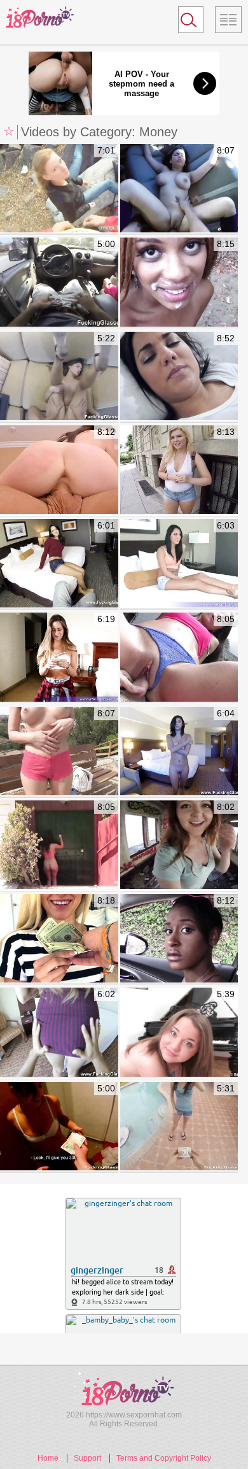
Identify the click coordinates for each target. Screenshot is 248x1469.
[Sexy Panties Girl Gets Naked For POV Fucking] (59, 564)
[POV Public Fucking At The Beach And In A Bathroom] (59, 189)
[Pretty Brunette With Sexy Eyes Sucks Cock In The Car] (59, 845)
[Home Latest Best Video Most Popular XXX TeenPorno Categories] (228, 19)
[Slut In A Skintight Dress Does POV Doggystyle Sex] (59, 1032)
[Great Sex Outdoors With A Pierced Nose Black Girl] (179, 282)
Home (48, 1458)
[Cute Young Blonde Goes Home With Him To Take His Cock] (59, 939)
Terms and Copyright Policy (163, 1458)
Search (185, 22)
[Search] (190, 19)
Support (87, 1458)
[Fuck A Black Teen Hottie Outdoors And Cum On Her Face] (179, 939)
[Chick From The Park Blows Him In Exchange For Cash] (179, 1127)
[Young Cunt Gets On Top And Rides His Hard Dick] (59, 657)
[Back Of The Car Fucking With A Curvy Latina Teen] (179, 189)
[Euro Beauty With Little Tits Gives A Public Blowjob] (59, 1127)
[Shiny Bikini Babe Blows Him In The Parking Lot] (59, 470)
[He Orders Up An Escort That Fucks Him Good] (179, 752)
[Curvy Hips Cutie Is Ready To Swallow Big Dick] (179, 1032)
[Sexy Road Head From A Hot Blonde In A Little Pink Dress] (59, 282)
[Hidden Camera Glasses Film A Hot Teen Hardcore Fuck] (59, 377)
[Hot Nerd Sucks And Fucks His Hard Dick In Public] (59, 752)
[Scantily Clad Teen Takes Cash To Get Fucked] (179, 564)
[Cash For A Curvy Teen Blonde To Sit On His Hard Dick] (179, 470)
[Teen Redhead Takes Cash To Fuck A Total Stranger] (179, 845)
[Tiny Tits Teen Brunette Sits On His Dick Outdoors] (179, 657)
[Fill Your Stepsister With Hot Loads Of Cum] (179, 377)
